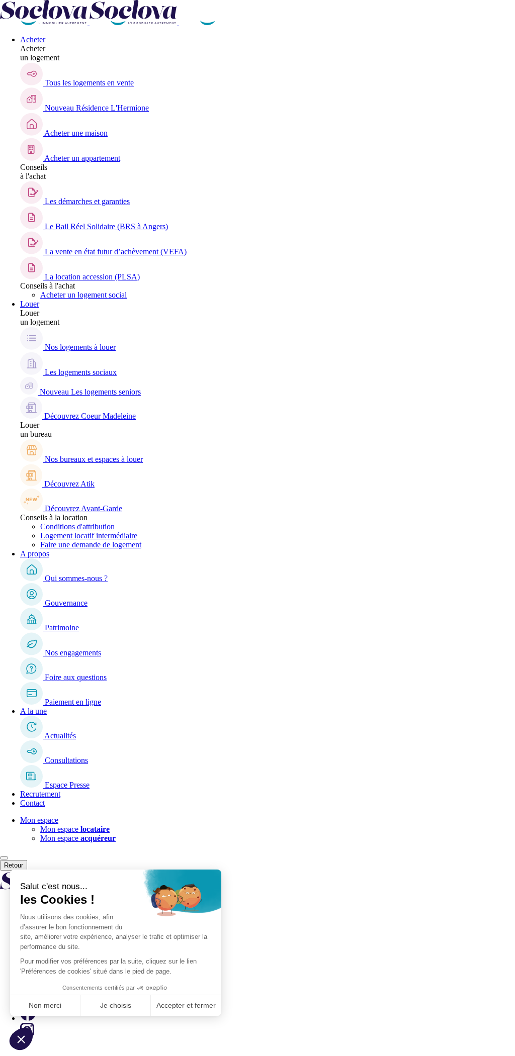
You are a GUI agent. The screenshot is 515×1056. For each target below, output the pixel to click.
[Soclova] (133, 22)
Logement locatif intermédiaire (88, 535)
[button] (21, 1039)
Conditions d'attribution (77, 526)
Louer (29, 304)
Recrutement (40, 794)
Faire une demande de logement (90, 544)
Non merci (45, 1005)
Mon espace (39, 820)
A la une (33, 711)
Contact (32, 803)
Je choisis (115, 1005)
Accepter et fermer (186, 1005)
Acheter (32, 39)
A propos (34, 553)
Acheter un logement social (83, 295)
